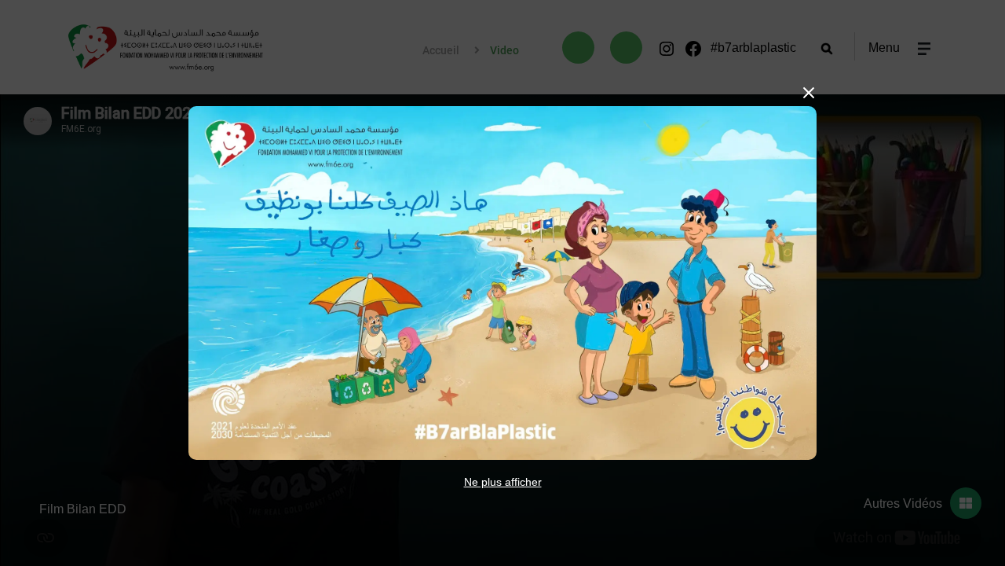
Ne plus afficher (503, 482)
